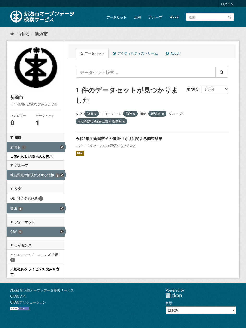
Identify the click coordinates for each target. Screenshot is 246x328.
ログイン (227, 3)
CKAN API (17, 296)
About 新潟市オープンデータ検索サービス (42, 290)
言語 (169, 302)
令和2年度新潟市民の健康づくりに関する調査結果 (119, 138)
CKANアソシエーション (28, 302)
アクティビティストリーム (137, 53)
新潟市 (41, 33)
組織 (137, 17)
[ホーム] (12, 33)
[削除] (95, 114)
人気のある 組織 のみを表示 (31, 156)
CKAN (174, 295)
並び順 (192, 89)
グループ (155, 17)
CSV (79, 153)
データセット (116, 17)
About (174, 17)
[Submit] (230, 17)
